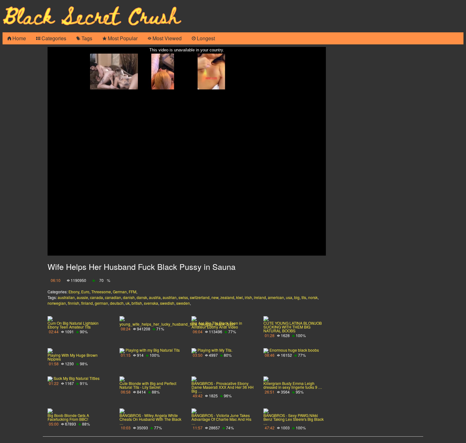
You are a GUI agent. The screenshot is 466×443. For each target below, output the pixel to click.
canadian (113, 297)
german (101, 303)
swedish (167, 303)
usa (289, 297)
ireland (260, 297)
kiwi (239, 297)
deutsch (117, 303)
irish (248, 297)
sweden (183, 303)
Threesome (101, 291)
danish (129, 297)
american (276, 297)
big (297, 297)
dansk (142, 297)
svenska (151, 303)
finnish (73, 303)
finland (87, 303)
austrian (170, 297)
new (214, 297)
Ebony (73, 291)
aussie (82, 297)
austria (155, 297)
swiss (183, 297)
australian (66, 297)
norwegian (57, 303)
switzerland (200, 297)
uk (128, 303)
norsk (313, 297)
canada (96, 297)
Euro (85, 291)
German (120, 291)
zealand (227, 297)
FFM (132, 291)
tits (303, 297)
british (137, 303)
